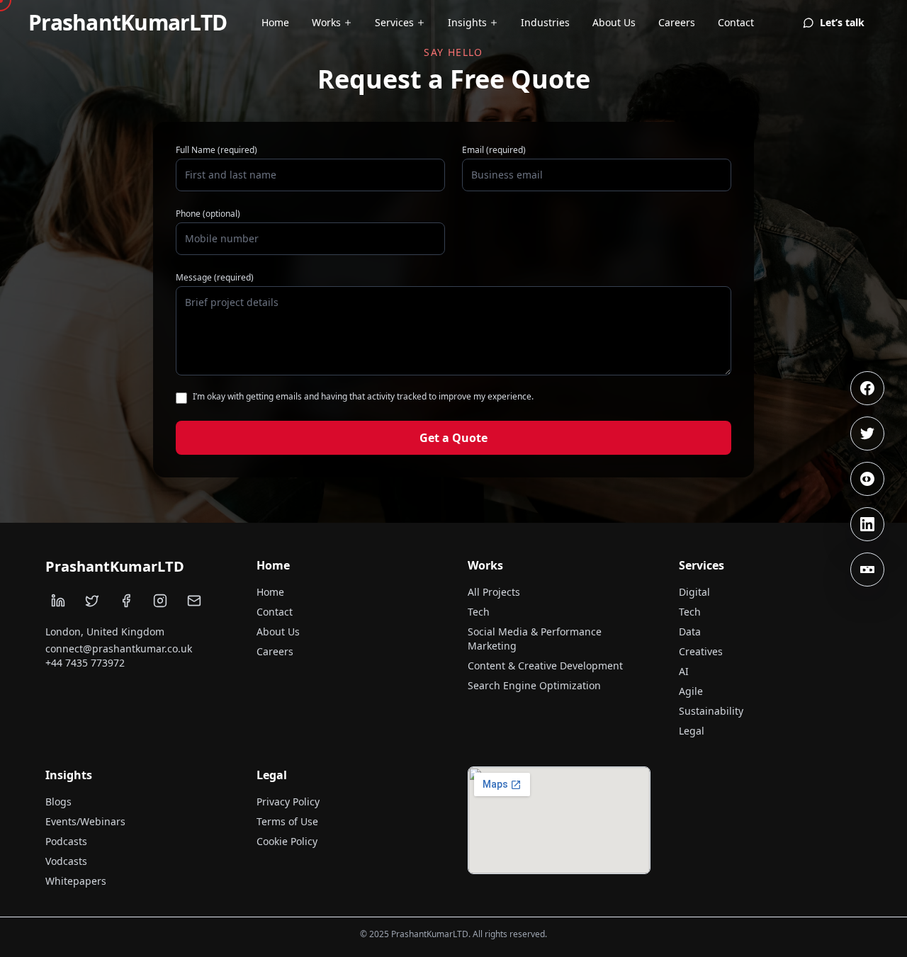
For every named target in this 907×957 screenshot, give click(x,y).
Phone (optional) (208, 214)
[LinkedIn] (867, 524)
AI (684, 671)
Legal (691, 730)
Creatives (701, 651)
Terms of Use (287, 821)
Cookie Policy (287, 841)
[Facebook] (867, 388)
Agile (691, 691)
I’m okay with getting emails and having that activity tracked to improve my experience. (363, 396)
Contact (736, 22)
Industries (545, 22)
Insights (467, 22)
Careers (676, 22)
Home (275, 22)
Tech (479, 611)
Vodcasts (66, 861)
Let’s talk (842, 22)
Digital (694, 592)
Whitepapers (75, 881)
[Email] (194, 600)
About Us (614, 22)
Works (326, 22)
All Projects (494, 592)
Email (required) (494, 150)
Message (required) (215, 277)
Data (690, 631)
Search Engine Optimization (534, 685)
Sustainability (711, 711)
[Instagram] (867, 479)
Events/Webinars (85, 821)
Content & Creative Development (545, 665)
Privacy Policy (288, 801)
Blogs (58, 801)
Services (394, 22)
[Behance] (867, 570)
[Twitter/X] (867, 434)
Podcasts (66, 841)
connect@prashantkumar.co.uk (118, 648)
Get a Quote (453, 438)
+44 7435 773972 (85, 662)
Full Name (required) (216, 150)
